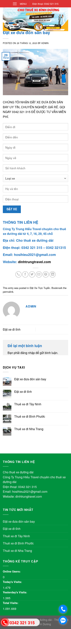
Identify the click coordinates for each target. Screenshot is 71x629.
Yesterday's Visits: (15, 592)
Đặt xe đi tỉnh (11, 329)
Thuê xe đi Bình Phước (29, 416)
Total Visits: (11, 603)
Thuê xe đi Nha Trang (28, 429)
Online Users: (12, 571)
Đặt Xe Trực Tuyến (40, 288)
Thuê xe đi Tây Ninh (27, 404)
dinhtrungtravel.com (34, 261)
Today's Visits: (13, 582)
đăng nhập (27, 353)
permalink (8, 291)
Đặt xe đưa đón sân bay (30, 379)
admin (44, 43)
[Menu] (14, 3)
